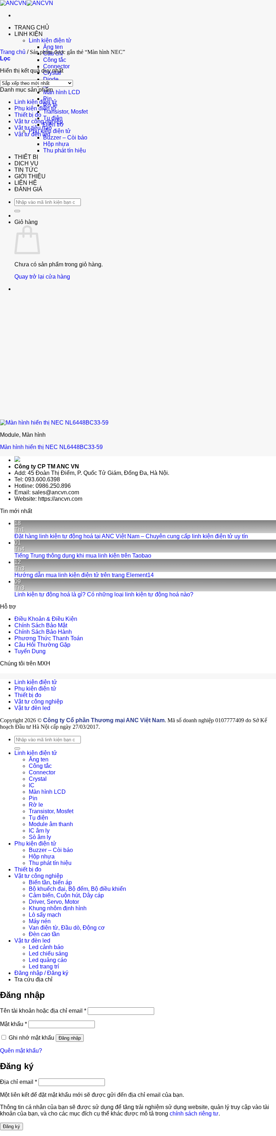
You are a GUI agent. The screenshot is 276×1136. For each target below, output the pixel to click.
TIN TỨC (26, 170)
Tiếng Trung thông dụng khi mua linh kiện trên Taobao (82, 556)
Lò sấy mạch (45, 915)
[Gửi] (17, 211)
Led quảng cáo (48, 960)
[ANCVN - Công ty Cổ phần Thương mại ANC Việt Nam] (26, 3)
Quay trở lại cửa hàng (42, 277)
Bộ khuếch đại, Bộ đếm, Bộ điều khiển (77, 889)
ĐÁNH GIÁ (28, 189)
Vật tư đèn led (32, 134)
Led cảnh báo (46, 947)
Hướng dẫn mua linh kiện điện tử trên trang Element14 (84, 575)
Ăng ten (53, 47)
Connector (56, 66)
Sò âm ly (40, 837)
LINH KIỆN (28, 34)
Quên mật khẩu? (21, 1051)
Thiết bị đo (27, 115)
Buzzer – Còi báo (65, 137)
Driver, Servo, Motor (54, 902)
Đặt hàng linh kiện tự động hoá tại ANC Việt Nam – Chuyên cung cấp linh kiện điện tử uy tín (131, 536)
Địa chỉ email (18, 1082)
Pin (33, 798)
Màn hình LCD (61, 92)
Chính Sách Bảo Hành (43, 632)
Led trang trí (44, 966)
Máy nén (40, 921)
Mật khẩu (13, 1024)
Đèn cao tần (44, 934)
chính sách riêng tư (194, 1113)
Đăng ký (11, 1126)
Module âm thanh (51, 824)
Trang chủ (13, 52)
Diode (51, 79)
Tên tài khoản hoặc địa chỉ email (43, 1011)
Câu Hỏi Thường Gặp (42, 645)
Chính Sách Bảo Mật (40, 625)
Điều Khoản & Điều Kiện (45, 619)
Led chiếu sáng (48, 954)
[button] (5, 58)
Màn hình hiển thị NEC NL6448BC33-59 (51, 447)
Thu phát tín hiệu (64, 150)
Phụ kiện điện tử (35, 108)
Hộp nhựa (56, 144)
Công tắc (54, 60)
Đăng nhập (70, 1038)
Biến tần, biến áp (50, 882)
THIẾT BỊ (26, 157)
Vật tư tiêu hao (33, 128)
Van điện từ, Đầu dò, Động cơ (67, 928)
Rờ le (36, 805)
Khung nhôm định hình (58, 908)
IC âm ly (39, 831)
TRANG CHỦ (31, 27)
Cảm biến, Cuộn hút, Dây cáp (66, 895)
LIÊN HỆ (25, 183)
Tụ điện (38, 818)
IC (31, 785)
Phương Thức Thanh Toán (48, 638)
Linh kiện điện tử (50, 40)
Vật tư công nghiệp (38, 121)
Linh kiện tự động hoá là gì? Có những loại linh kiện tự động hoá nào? (103, 594)
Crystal (38, 779)
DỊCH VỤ (26, 163)
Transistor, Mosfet (65, 112)
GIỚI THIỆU (30, 176)
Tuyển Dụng (30, 651)
